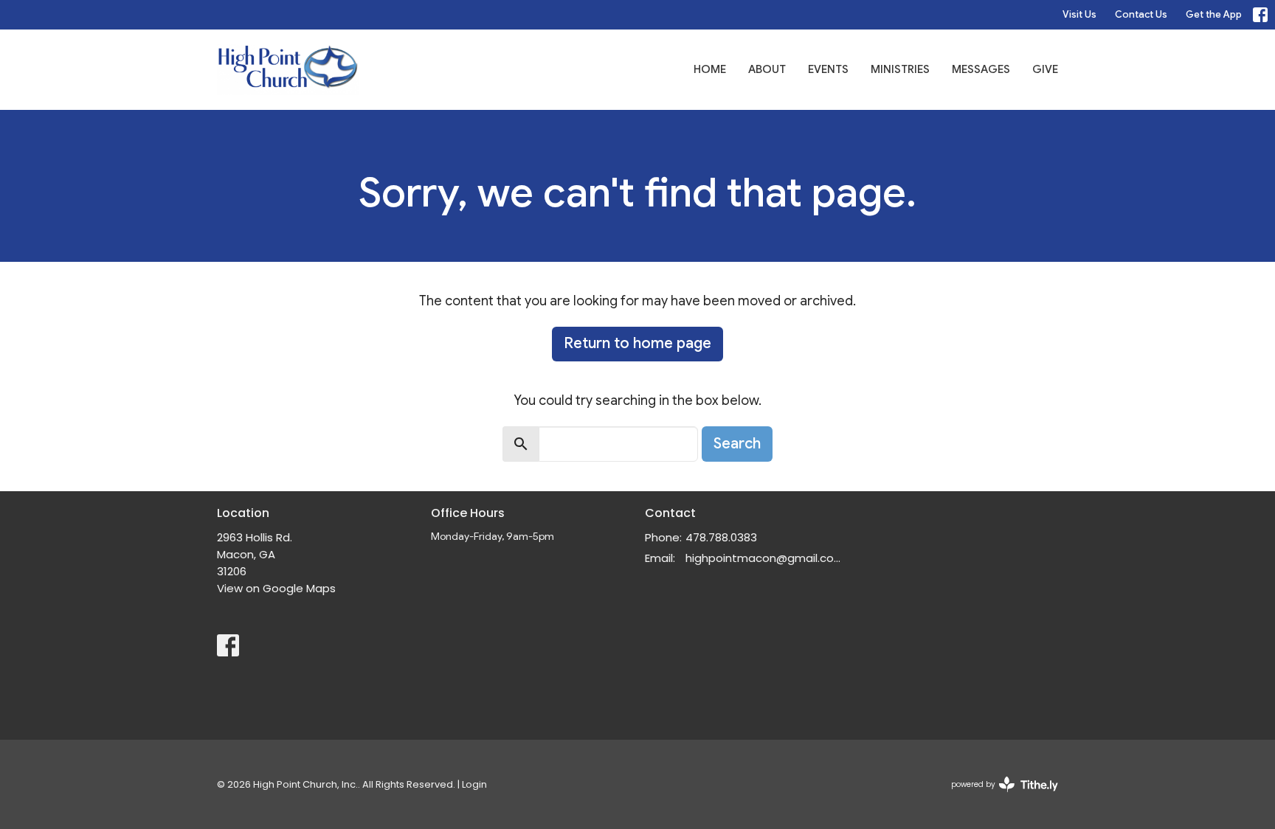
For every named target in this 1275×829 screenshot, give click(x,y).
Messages (981, 69)
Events (828, 69)
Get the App (1214, 14)
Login (474, 784)
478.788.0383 (721, 537)
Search (737, 443)
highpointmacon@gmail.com (764, 558)
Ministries (900, 69)
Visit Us (1079, 14)
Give (1045, 69)
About (767, 69)
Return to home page (637, 343)
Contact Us (1141, 14)
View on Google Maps (276, 588)
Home (710, 69)
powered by (997, 796)
